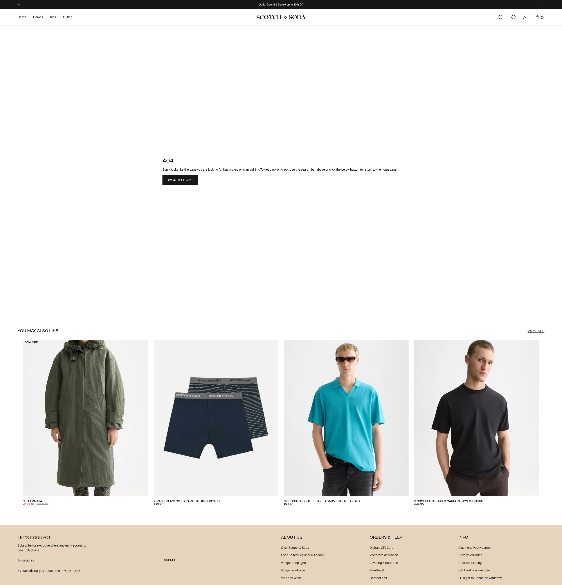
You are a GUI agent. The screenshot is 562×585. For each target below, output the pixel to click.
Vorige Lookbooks (293, 570)
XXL (205, 511)
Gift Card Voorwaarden (474, 570)
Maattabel (377, 570)
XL (66, 511)
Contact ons (378, 578)
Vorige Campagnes (294, 563)
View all (536, 331)
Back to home (180, 180)
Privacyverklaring (470, 555)
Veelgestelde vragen (384, 555)
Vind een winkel (291, 578)
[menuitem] (22, 17)
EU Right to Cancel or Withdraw (480, 578)
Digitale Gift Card (381, 548)
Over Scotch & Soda (295, 548)
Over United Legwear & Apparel (302, 555)
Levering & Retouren (384, 563)
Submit (170, 560)
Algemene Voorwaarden (475, 548)
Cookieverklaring (470, 563)
